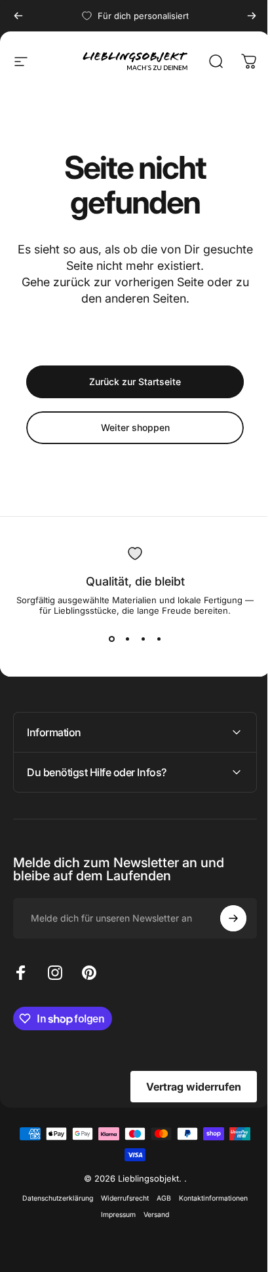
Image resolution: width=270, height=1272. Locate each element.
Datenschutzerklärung (53, 1198)
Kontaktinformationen (208, 1198)
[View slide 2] (127, 639)
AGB (159, 1198)
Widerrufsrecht (120, 1198)
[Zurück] (18, 15)
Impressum (113, 1214)
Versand (151, 1214)
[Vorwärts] (251, 15)
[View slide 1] (111, 639)
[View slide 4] (158, 639)
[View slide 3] (143, 639)
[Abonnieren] (223, 918)
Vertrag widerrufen (183, 1086)
